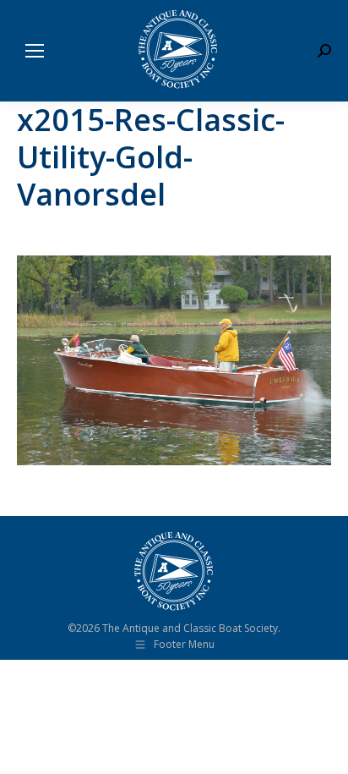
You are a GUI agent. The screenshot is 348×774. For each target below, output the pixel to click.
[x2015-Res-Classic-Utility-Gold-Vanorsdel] (174, 360)
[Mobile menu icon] (34, 51)
